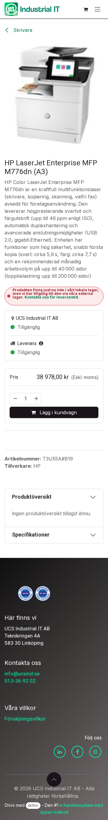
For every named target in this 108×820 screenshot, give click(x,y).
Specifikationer (31, 535)
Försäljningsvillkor (25, 719)
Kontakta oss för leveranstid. (52, 297)
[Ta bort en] (15, 398)
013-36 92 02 (20, 681)
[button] (54, 779)
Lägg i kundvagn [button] (57, 412)
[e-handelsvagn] (86, 9)
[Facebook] (77, 752)
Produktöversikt (32, 497)
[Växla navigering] (98, 9)
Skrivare (22, 30)
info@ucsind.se (22, 674)
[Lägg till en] (37, 398)
